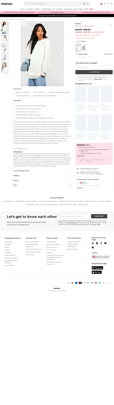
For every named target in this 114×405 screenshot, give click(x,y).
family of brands (71, 222)
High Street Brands (21, 19)
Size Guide (8, 242)
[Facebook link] (101, 243)
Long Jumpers (8, 201)
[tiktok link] (93, 247)
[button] (101, 4)
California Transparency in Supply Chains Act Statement (55, 257)
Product (49, 252)
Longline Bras (20, 201)
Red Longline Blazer (80, 204)
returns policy (99, 173)
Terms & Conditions (53, 244)
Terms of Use (51, 250)
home (2, 19)
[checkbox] (76, 78)
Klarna (7, 247)
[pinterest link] (97, 243)
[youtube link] (105, 243)
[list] (42, 53)
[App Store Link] (97, 270)
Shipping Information (33, 249)
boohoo (78, 23)
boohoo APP (9, 265)
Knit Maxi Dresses (105, 201)
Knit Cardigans (31, 201)
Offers (7, 19)
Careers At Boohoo (74, 242)
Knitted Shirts (64, 201)
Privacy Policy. (96, 224)
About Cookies (52, 247)
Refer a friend (72, 249)
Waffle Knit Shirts (91, 201)
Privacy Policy (98, 79)
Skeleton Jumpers (65, 204)
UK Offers (12, 19)
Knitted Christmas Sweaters (48, 201)
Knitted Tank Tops (32, 204)
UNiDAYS (8, 252)
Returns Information (33, 252)
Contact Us (29, 254)
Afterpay (8, 244)
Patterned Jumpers (77, 201)
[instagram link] (93, 243)
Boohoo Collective (11, 258)
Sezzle (7, 250)
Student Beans (10, 255)
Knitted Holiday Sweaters (49, 204)
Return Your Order (32, 242)
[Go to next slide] (61, 53)
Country (94, 253)
